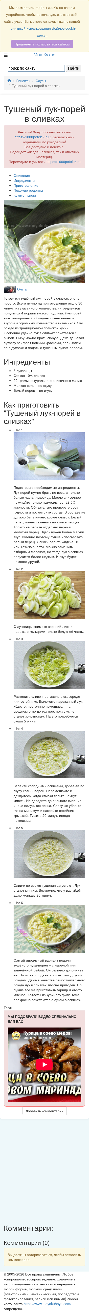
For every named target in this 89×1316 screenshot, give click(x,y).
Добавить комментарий (45, 1110)
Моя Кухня (44, 54)
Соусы (41, 80)
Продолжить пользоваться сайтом (42, 43)
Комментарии (25, 195)
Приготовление (26, 185)
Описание (22, 175)
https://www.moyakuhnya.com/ (47, 1303)
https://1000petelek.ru (32, 136)
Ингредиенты (24, 180)
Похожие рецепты (28, 190)
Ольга (22, 289)
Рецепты (23, 80)
